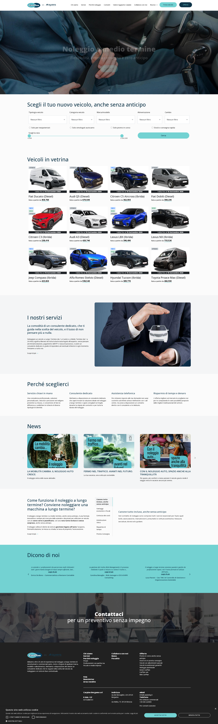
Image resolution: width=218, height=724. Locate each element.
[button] (194, 457)
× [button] (215, 709)
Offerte (185, 5)
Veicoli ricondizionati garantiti (151, 665)
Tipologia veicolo (36, 112)
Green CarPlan (145, 670)
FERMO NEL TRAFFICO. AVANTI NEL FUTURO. (108, 471)
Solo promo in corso (121, 127)
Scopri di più (109, 62)
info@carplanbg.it (146, 695)
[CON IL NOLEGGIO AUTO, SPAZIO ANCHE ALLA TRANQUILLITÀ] (165, 451)
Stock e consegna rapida (164, 127)
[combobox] (48, 119)
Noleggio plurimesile (147, 667)
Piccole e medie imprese (92, 665)
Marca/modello (103, 112)
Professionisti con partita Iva (94, 663)
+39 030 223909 (145, 702)
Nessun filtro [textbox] (36, 119)
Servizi (83, 5)
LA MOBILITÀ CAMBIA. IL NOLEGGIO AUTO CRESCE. (50, 473)
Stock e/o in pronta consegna (151, 660)
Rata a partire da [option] (45, 184)
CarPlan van (144, 672)
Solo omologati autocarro (83, 127)
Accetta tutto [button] (160, 715)
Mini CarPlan (144, 674)
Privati (85, 661)
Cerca (163, 135)
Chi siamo (74, 5)
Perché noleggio (95, 5)
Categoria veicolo (76, 112)
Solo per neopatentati (40, 127)
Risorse (153, 5)
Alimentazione (144, 112)
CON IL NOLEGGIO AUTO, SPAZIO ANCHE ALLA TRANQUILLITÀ (165, 473)
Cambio (168, 112)
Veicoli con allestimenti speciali (151, 663)
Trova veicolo (168, 5)
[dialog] (109, 715)
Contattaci (109, 614)
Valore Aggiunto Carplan (122, 5)
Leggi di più (52, 572)
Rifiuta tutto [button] (194, 715)
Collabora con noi (140, 5)
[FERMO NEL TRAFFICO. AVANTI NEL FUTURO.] (109, 451)
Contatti (107, 5)
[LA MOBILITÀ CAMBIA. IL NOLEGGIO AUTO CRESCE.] (52, 451)
